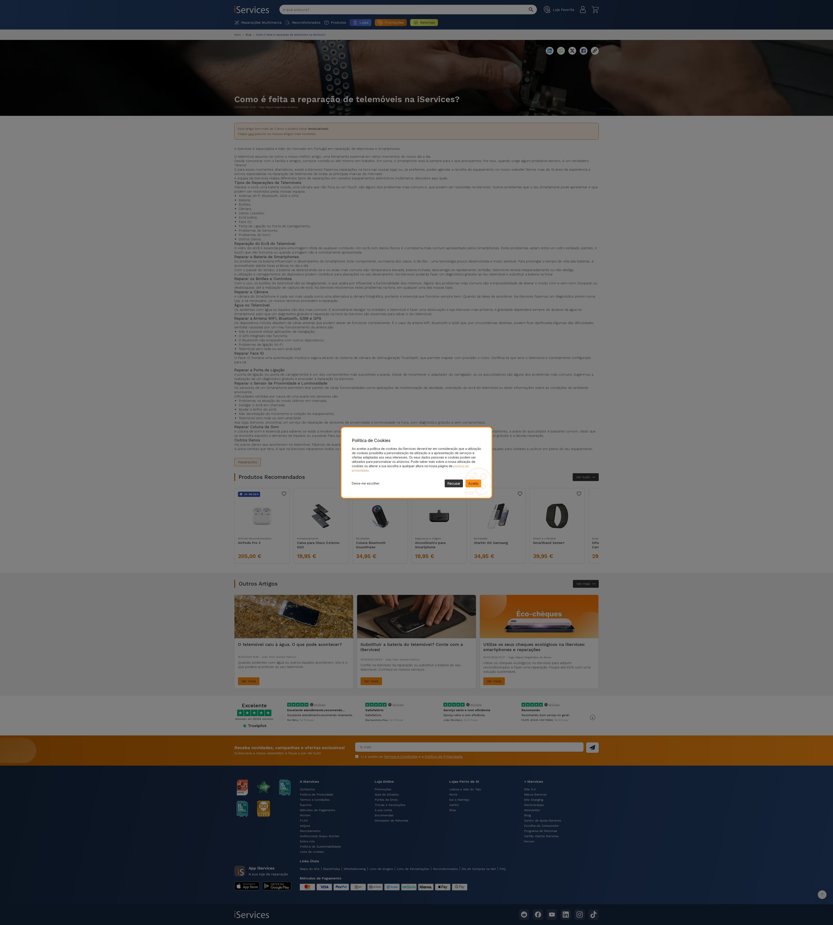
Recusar (453, 483)
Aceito (473, 483)
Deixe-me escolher (365, 483)
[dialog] (416, 463)
